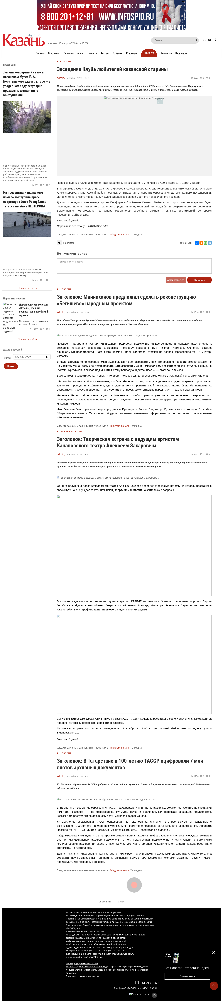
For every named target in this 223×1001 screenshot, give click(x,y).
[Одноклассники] (201, 243)
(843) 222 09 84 (149, 988)
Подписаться (187, 976)
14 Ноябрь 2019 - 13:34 (77, 454)
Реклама (69, 53)
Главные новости (71, 431)
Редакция (131, 53)
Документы (105, 901)
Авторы (105, 53)
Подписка (149, 52)
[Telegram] (210, 243)
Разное (121, 901)
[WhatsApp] (205, 243)
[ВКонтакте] (197, 243)
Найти (11, 366)
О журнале (54, 53)
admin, (61, 78)
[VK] (204, 40)
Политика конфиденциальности (82, 976)
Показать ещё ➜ (27, 288)
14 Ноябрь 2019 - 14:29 (77, 312)
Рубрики (118, 53)
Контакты (166, 53)
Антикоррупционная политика (82, 963)
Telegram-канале (119, 234)
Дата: (7, 358)
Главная (40, 53)
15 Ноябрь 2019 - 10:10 (77, 77)
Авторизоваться (175, 279)
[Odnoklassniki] (215, 40)
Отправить (199, 280)
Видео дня (181, 53)
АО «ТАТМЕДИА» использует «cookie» (85, 966)
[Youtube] (210, 40)
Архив (80, 53)
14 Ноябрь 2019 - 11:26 (77, 776)
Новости (92, 53)
